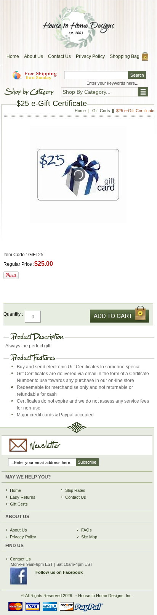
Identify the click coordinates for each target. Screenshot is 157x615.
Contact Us (59, 56)
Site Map (89, 537)
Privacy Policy (90, 56)
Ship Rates (75, 490)
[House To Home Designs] (78, 46)
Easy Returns (22, 497)
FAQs (86, 530)
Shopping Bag (124, 56)
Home (12, 56)
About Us (33, 56)
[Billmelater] (53, 612)
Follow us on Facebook (59, 572)
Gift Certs (19, 504)
